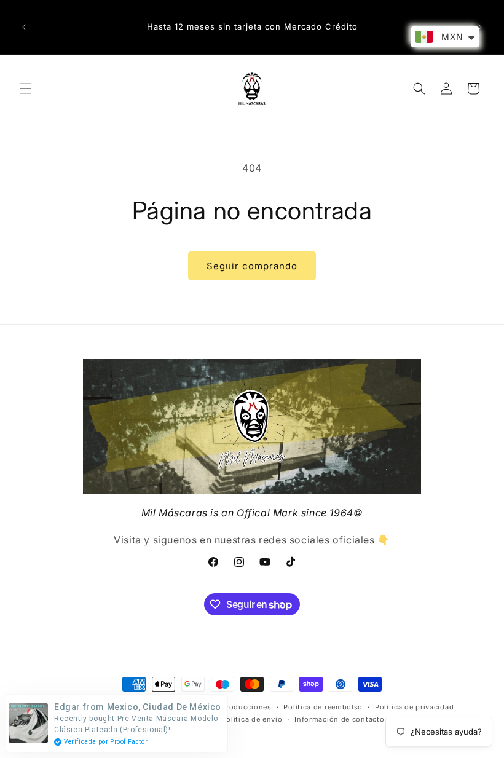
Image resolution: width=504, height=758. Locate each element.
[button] (25, 88)
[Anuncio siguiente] (480, 27)
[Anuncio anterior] (23, 27)
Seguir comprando (252, 266)
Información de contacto (339, 719)
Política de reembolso (323, 707)
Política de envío (252, 719)
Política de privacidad (414, 707)
